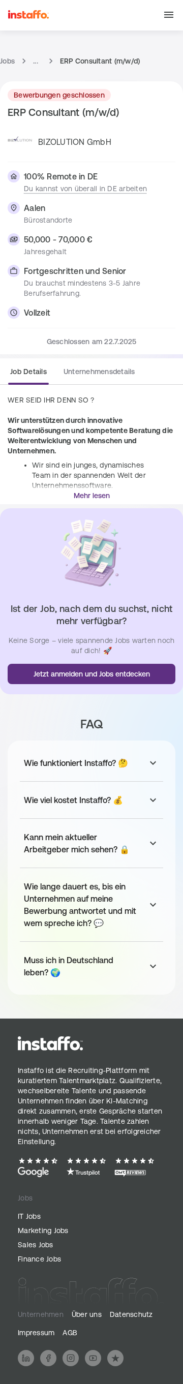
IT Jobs (29, 1216)
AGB (70, 1333)
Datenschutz (131, 1314)
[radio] (28, 374)
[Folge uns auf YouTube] (93, 1358)
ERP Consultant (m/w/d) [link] (100, 61)
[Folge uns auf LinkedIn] (26, 1358)
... (35, 61)
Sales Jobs (35, 1245)
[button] (169, 15)
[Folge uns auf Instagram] (71, 1358)
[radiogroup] (72, 375)
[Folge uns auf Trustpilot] (115, 1358)
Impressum (36, 1333)
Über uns (87, 1314)
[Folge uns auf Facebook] (48, 1358)
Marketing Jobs (43, 1230)
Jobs (7, 61)
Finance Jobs (39, 1259)
